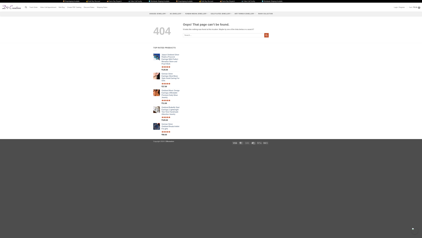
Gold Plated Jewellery (221, 14)
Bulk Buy (62, 7)
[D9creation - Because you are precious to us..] (12, 7)
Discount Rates (89, 7)
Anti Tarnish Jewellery (244, 14)
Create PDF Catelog (74, 7)
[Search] (26, 7)
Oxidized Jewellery (157, 14)
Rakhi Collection (265, 14)
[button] (399, 7)
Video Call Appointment (48, 7)
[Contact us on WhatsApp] (414, 230)
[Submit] (266, 35)
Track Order (33, 7)
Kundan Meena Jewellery (196, 14)
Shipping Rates (102, 7)
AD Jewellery (175, 14)
